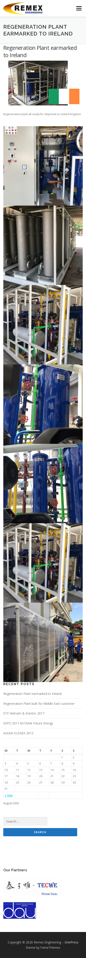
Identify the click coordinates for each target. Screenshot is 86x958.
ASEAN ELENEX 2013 (18, 733)
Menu (78, 8)
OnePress (72, 942)
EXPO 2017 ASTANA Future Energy (28, 723)
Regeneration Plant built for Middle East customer (39, 703)
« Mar (9, 795)
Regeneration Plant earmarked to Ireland (32, 694)
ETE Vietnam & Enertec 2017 (23, 713)
